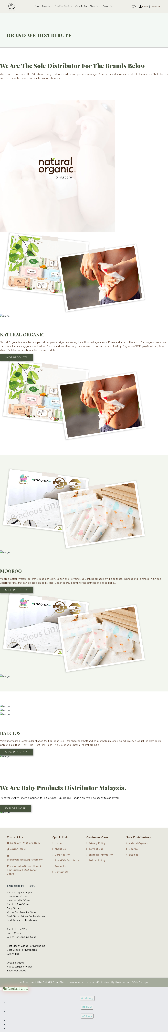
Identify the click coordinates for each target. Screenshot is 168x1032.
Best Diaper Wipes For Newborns (26, 916)
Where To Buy (81, 6)
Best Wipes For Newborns (22, 920)
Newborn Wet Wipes (19, 900)
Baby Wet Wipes (16, 970)
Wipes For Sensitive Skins (21, 912)
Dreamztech (124, 982)
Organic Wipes (15, 962)
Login (145, 7)
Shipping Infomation (101, 854)
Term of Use (96, 849)
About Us (94, 6)
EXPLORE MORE (15, 808)
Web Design (140, 982)
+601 (12, 849)
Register (155, 7)
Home (37, 6)
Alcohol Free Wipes (18, 904)
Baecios (133, 854)
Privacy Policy (97, 843)
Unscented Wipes (17, 896)
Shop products (16, 357)
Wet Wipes (13, 954)
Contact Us (107, 6)
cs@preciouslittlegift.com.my (25, 859)
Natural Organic (138, 843)
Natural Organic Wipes (20, 892)
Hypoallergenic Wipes (19, 966)
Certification (62, 854)
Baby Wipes (14, 908)
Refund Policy (97, 860)
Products (46, 6)
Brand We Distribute (63, 6)
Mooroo (133, 849)
